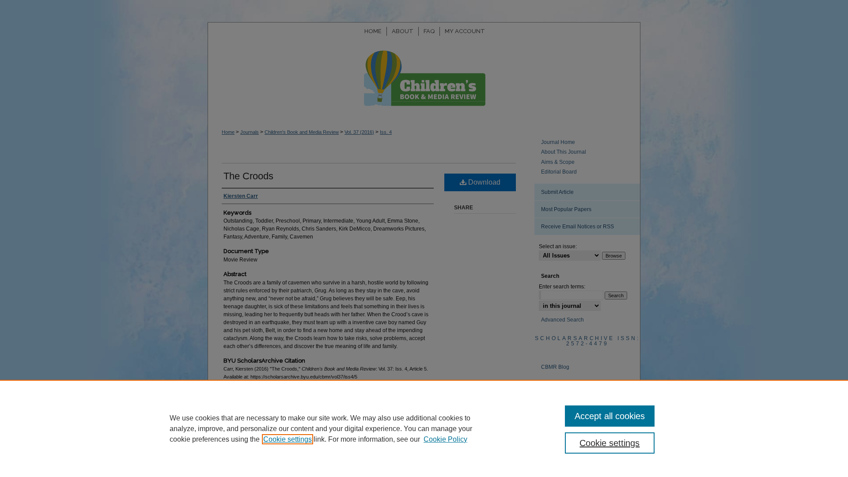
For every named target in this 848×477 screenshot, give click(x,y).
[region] (424, 428)
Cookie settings (287, 439)
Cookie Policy (445, 439)
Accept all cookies (610, 416)
